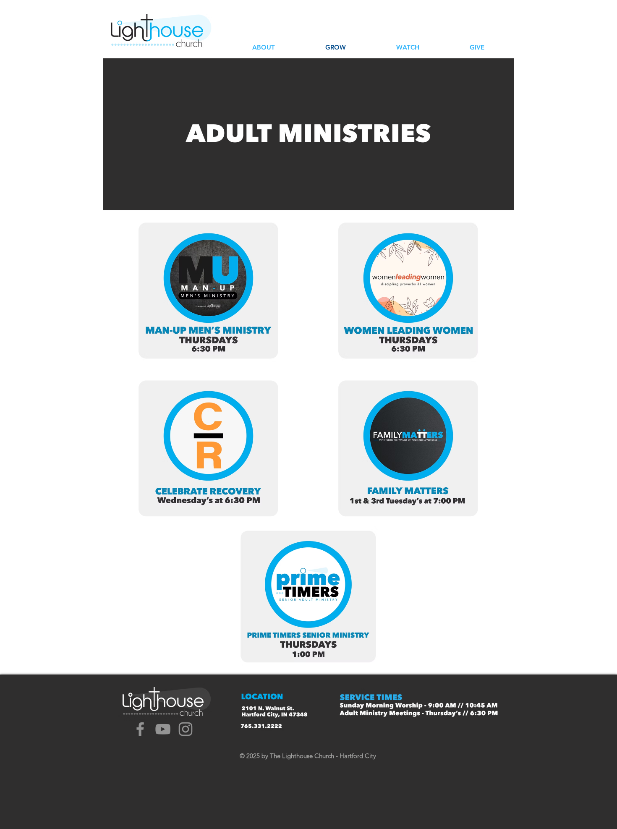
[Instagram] (185, 729)
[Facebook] (140, 729)
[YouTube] (163, 729)
